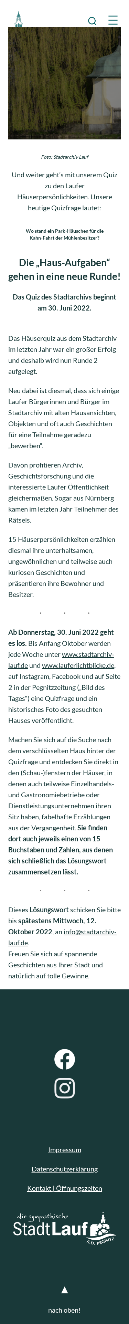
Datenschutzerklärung (65, 1169)
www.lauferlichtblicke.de (78, 665)
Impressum (64, 1149)
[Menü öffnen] (113, 20)
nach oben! (64, 1310)
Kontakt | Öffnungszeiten (64, 1188)
